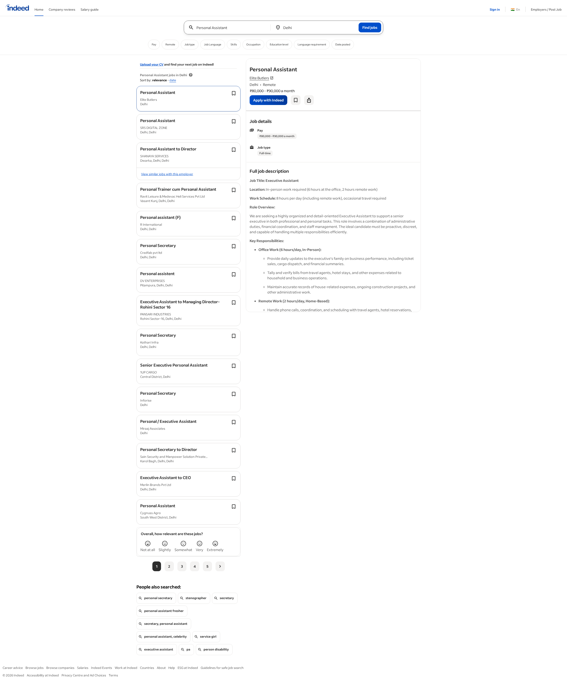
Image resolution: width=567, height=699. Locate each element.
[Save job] (296, 100)
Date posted (342, 44)
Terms (113, 675)
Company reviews (62, 9)
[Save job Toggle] (234, 93)
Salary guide (90, 9)
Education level (279, 44)
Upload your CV (151, 64)
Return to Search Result (391, 61)
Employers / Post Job (546, 9)
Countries (147, 668)
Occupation (253, 44)
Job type (189, 44)
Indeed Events (101, 668)
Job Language (212, 44)
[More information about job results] (190, 75)
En (515, 9)
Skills (234, 44)
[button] (157, 92)
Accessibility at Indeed (43, 675)
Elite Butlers (259, 78)
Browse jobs (34, 668)
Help (171, 668)
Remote (170, 44)
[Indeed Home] (17, 8)
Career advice (13, 668)
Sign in (495, 9)
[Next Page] (220, 566)
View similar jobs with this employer (167, 174)
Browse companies (60, 668)
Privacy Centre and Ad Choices (84, 675)
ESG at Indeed (188, 668)
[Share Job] (309, 100)
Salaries (82, 668)
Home (39, 9)
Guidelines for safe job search (222, 668)
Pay (154, 44)
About (161, 668)
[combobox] (229, 27)
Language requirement (312, 44)
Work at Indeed (126, 668)
